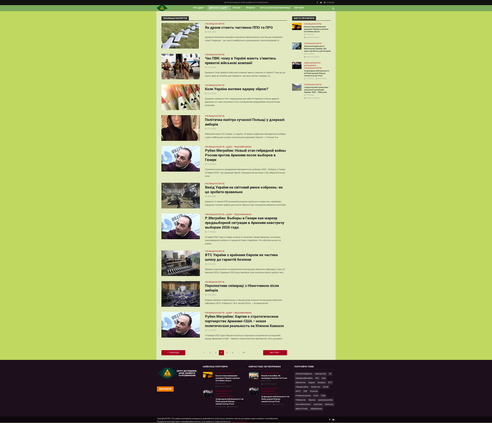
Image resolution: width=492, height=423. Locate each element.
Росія (316, 396)
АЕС (317, 378)
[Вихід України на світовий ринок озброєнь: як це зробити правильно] (180, 195)
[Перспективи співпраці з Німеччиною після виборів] (180, 294)
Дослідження (310, 65)
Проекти (250, 8)
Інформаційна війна (304, 378)
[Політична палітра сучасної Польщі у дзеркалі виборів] (180, 128)
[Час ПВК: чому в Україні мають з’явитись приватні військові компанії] (180, 66)
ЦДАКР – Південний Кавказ (239, 147)
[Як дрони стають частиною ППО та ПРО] (180, 35)
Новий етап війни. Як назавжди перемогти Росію (274, 377)
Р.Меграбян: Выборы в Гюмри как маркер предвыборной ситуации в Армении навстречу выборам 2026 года (244, 222)
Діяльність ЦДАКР (218, 8)
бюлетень (329, 404)
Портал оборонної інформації (275, 8)
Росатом (313, 391)
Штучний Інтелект (303, 404)
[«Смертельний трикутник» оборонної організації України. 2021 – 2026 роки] (296, 87)
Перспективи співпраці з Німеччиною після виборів (242, 288)
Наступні (274, 353)
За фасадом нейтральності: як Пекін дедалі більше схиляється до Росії (317, 73)
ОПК (305, 391)
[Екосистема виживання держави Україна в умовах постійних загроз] (296, 26)
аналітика (318, 404)
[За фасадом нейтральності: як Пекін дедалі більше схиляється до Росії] (296, 65)
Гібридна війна (302, 387)
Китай (325, 387)
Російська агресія (303, 396)
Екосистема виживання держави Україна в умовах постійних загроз (316, 29)
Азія (324, 378)
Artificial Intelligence (304, 374)
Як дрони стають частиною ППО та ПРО (239, 27)
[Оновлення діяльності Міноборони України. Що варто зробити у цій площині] (296, 46)
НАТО (298, 391)
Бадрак (312, 382)
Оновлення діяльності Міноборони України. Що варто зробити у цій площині (317, 48)
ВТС (330, 382)
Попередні (174, 353)
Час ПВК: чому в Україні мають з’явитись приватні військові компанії (240, 60)
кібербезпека (316, 409)
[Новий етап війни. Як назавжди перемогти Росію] (253, 375)
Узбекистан (301, 400)
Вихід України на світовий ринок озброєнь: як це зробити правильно (244, 189)
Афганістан (300, 382)
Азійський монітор (312, 63)
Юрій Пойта (322, 78)
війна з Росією (302, 409)
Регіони (236, 8)
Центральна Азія (325, 400)
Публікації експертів (214, 24)
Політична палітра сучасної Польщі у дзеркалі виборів (245, 122)
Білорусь (321, 382)
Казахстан (315, 387)
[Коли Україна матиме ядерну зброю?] (180, 97)
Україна (312, 400)
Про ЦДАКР (198, 8)
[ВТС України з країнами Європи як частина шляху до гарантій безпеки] (180, 263)
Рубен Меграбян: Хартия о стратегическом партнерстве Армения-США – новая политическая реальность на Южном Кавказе (244, 321)
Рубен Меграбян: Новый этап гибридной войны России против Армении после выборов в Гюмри (245, 155)
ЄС (330, 374)
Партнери (299, 8)
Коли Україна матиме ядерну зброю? (236, 89)
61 (244, 353)
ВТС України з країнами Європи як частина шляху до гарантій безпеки (241, 257)
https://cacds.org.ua (239, 421)
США (323, 396)
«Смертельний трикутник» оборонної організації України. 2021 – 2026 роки (316, 89)
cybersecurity (320, 374)
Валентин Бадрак (312, 37)
